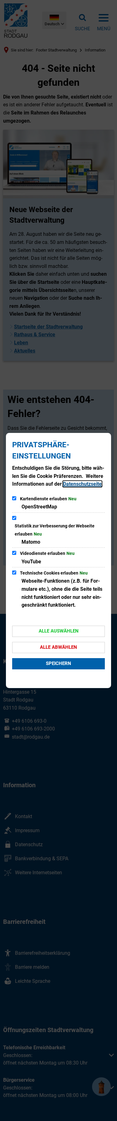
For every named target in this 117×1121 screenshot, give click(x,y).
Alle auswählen (59, 631)
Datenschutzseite (82, 484)
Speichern (58, 663)
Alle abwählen (58, 647)
